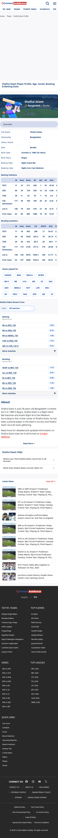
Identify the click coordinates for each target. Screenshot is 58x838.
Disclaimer (44, 787)
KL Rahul (34, 614)
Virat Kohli (35, 627)
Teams (17, 9)
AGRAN (7, 275)
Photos (4, 761)
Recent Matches (8, 736)
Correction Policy (42, 812)
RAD (25, 294)
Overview (7, 124)
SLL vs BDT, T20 (9, 372)
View (3, 308)
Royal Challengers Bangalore (12, 639)
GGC (51, 281)
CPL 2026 (34, 677)
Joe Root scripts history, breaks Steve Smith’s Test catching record (35, 576)
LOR (38, 288)
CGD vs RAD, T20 (9, 340)
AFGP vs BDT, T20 (10, 367)
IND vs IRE (6, 706)
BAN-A (30, 275)
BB (15, 281)
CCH (24, 281)
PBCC (15, 294)
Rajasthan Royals (8, 635)
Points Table (30, 9)
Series (4, 732)
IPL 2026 (7, 9)
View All (49, 481)
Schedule (45, 9)
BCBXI (41, 275)
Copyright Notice (18, 792)
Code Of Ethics (30, 817)
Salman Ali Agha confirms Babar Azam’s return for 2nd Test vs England (35, 516)
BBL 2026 (34, 673)
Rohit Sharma (36, 622)
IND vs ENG (6, 681)
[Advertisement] (29, 49)
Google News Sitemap (37, 797)
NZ (5, 294)
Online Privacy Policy (41, 792)
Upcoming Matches (9, 740)
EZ (42, 281)
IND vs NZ (6, 685)
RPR (34, 294)
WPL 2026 (35, 669)
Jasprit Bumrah (36, 643)
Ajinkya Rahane (37, 635)
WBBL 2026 (35, 702)
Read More (28, 443)
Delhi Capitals (7, 627)
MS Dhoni (35, 618)
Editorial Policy (19, 807)
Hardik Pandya (36, 631)
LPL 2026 (34, 685)
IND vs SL (5, 694)
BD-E (6, 281)
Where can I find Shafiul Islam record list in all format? (24, 460)
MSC (47, 288)
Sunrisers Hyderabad (10, 643)
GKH (6, 288)
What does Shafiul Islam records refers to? (23, 468)
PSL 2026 (34, 681)
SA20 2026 (35, 698)
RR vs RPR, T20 (9, 325)
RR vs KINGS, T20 (10, 335)
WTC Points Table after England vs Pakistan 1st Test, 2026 (34, 566)
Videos (4, 757)
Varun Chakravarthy (38, 652)
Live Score (6, 723)
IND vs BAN (6, 677)
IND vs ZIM (6, 702)
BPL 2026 (34, 690)
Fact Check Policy (37, 807)
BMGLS (17, 288)
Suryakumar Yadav (38, 647)
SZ (52, 294)
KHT (28, 288)
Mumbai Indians (8, 618)
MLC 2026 (35, 694)
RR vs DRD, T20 (9, 330)
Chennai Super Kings (9, 622)
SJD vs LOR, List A (10, 346)
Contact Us (14, 787)
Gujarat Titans (7, 652)
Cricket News (7, 753)
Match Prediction (8, 744)
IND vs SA (6, 690)
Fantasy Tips (7, 748)
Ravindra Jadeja (37, 639)
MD (33, 281)
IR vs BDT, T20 (8, 378)
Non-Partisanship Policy (21, 812)
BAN (19, 275)
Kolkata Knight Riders (9, 614)
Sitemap (18, 797)
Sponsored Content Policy (22, 822)
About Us (29, 787)
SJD (43, 294)
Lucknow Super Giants (10, 647)
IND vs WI (6, 698)
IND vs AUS (6, 673)
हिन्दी (35, 597)
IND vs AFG (6, 669)
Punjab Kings (6, 631)
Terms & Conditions (41, 822)
